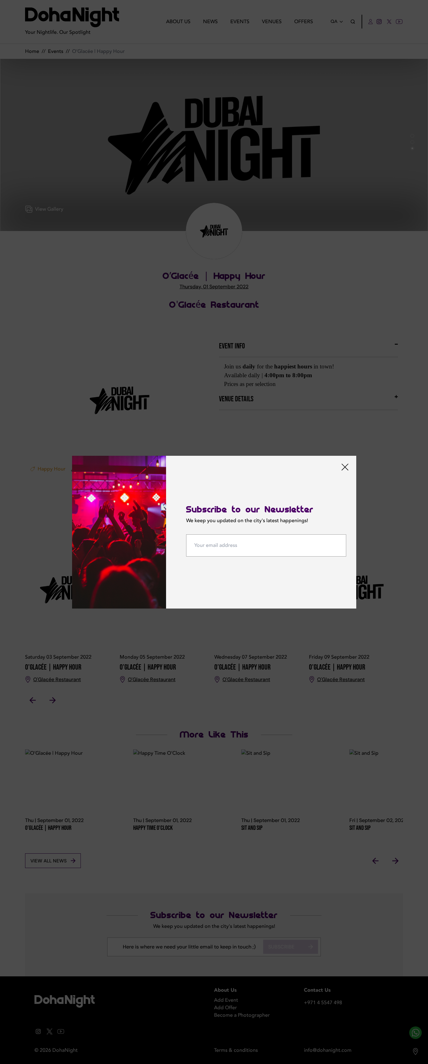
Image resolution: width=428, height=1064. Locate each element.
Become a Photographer (242, 1015)
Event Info (232, 346)
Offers (303, 21)
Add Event (226, 1000)
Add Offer (225, 1007)
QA (334, 21)
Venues (272, 21)
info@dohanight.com (328, 1050)
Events (239, 21)
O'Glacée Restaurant (214, 305)
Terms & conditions (236, 1050)
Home (32, 51)
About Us (178, 21)
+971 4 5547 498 (323, 1002)
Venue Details (236, 398)
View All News (48, 861)
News (210, 21)
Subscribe (281, 946)
